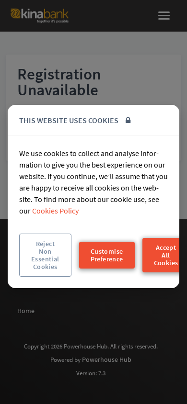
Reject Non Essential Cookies (45, 255)
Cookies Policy (55, 210)
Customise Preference (107, 255)
